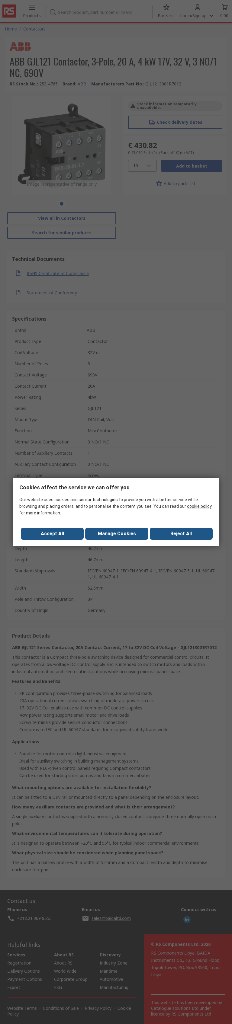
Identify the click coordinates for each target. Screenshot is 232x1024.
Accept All (52, 533)
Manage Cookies (117, 533)
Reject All (181, 533)
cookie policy (199, 506)
